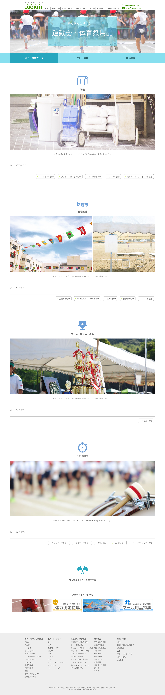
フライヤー (98, 651)
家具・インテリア (54, 639)
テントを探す (147, 299)
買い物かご (102, 8)
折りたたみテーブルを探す (88, 299)
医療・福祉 (121, 639)
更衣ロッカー (30, 653)
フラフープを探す (83, 543)
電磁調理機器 (99, 645)
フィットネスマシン (78, 662)
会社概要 (56, 8)
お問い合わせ (115, 8)
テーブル (28, 648)
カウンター (29, 662)
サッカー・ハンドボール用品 (82, 648)
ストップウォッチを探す (142, 543)
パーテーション (30, 659)
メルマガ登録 (90, 8)
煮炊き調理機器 (100, 648)
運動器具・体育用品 (78, 639)
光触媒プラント (30, 677)
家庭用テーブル (54, 648)
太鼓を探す (102, 543)
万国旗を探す (64, 299)
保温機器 (97, 662)
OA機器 (120, 660)
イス (49, 645)
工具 (119, 651)
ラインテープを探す (60, 543)
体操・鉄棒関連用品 (78, 653)
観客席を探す (128, 299)
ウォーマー (98, 659)
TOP (48, 8)
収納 (49, 653)
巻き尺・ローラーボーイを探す (139, 177)
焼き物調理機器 (100, 642)
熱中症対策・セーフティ (80, 665)
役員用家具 (29, 665)
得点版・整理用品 (77, 656)
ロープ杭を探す (95, 177)
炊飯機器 (97, 653)
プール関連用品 (77, 668)
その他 (96, 671)
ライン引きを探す (46, 177)
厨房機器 (97, 639)
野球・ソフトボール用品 (80, 651)
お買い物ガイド (68, 8)
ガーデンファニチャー (56, 662)
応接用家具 (29, 668)
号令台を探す (147, 421)
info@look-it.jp (133, 8)
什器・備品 (121, 657)
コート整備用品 (77, 645)
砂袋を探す (111, 299)
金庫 (26, 671)
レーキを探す (114, 177)
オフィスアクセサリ (32, 674)
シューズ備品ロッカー (33, 656)
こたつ (50, 651)
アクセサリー (53, 665)
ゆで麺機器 (98, 656)
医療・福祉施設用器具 (125, 645)
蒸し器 (96, 668)
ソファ (50, 656)
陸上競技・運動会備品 (79, 642)
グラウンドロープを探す (71, 177)
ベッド (50, 659)
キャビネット (30, 651)
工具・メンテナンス (125, 654)
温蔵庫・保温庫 (100, 665)
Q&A (80, 8)
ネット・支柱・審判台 (79, 659)
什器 (119, 642)
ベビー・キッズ (54, 668)
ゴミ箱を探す (119, 543)
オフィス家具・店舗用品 (34, 639)
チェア (27, 645)
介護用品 (120, 648)
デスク (27, 642)
